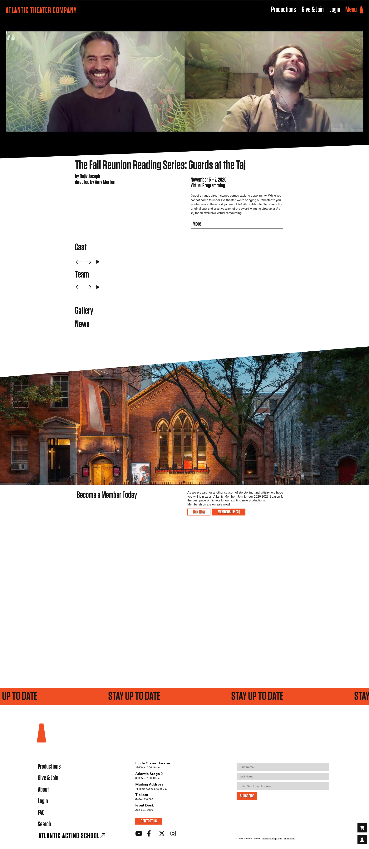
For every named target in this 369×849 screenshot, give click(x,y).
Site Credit (289, 838)
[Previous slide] (79, 262)
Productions (49, 766)
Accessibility (268, 838)
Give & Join (48, 778)
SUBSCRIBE (247, 796)
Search (44, 824)
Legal (279, 838)
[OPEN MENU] (361, 10)
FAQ (41, 812)
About (43, 789)
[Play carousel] (98, 262)
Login (43, 801)
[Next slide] (88, 262)
